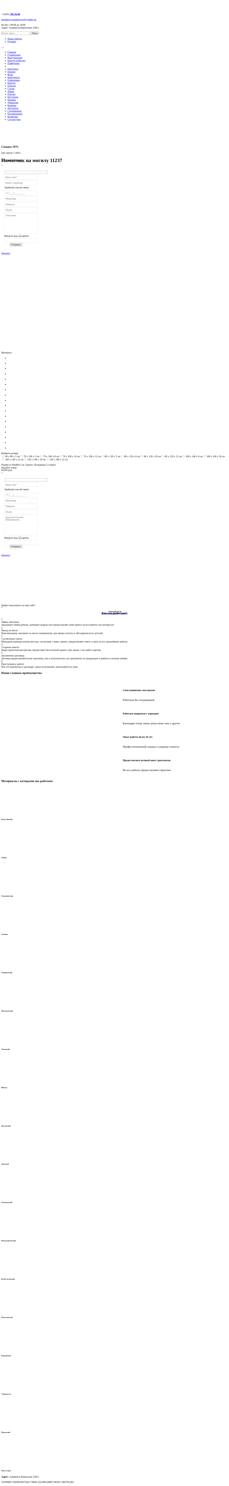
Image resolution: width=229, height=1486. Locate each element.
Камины (11, 105)
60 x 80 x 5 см (12, 456)
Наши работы (14, 38)
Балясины (12, 116)
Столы (10, 88)
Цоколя (11, 71)
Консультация (14, 57)
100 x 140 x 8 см (194, 456)
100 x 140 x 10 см (215, 456)
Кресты (11, 83)
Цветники (12, 69)
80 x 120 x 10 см (152, 456)
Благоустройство (16, 60)
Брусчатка (12, 97)
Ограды (11, 85)
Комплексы (13, 77)
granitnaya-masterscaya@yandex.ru (18, 19)
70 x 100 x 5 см (31, 456)
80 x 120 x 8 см (132, 456)
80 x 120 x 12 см (173, 456)
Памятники (13, 63)
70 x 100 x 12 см (92, 456)
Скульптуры (14, 119)
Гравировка (13, 80)
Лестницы (12, 108)
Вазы (10, 74)
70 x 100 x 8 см (51, 456)
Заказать (5, 253)
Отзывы (11, 41)
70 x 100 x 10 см (71, 456)
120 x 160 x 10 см (36, 459)
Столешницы (14, 111)
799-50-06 (15, 14)
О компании (14, 55)
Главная (11, 52)
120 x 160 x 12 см (58, 459)
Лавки (10, 91)
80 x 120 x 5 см (112, 456)
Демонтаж (12, 102)
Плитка (11, 94)
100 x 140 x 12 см (14, 459)
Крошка (11, 99)
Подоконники (14, 113)
